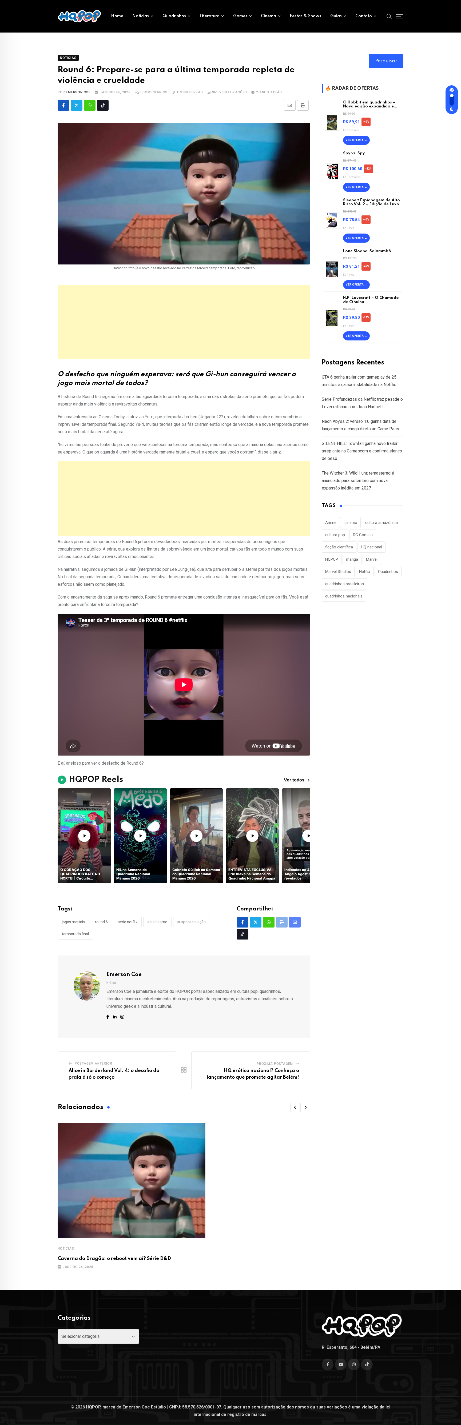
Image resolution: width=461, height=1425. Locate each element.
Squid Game (157, 922)
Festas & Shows (305, 16)
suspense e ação (191, 922)
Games (240, 16)
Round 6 (101, 922)
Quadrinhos (174, 16)
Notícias (140, 16)
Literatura (210, 16)
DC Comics (363, 534)
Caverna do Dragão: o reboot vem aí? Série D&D (114, 1258)
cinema (350, 522)
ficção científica (339, 547)
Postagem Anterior (93, 1063)
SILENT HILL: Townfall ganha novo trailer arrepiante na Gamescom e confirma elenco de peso (362, 451)
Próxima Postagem (275, 1064)
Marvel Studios (338, 571)
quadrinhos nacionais (344, 596)
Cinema (268, 16)
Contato (363, 16)
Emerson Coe (78, 92)
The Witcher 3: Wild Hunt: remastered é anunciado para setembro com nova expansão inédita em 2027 (358, 481)
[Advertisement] (184, 322)
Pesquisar (386, 61)
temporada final (75, 934)
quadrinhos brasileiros (344, 583)
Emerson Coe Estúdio (144, 1407)
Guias (336, 16)
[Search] (389, 16)
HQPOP (331, 559)
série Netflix (127, 922)
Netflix (364, 571)
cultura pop (335, 534)
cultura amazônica (381, 522)
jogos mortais (73, 922)
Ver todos (297, 779)
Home (117, 16)
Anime (330, 522)
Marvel (371, 559)
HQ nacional (371, 547)
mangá (352, 559)
